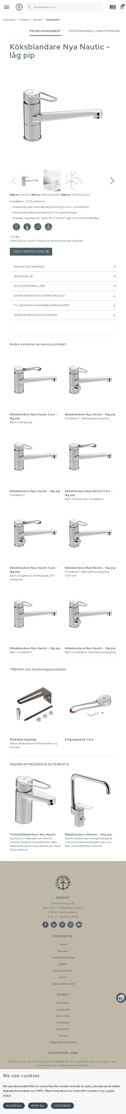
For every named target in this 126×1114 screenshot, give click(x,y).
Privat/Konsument (45, 31)
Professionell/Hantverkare (94, 31)
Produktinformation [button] (29, 266)
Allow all (13, 1105)
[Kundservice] (121, 998)
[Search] (29, 7)
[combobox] (68, 7)
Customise (62, 1105)
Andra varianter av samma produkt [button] (39, 295)
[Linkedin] (54, 925)
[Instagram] (70, 925)
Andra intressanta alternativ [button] (35, 315)
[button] (112, 180)
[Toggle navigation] (6, 7)
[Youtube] (79, 925)
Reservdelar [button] (23, 276)
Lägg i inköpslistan (29, 251)
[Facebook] (45, 925)
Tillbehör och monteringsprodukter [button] (41, 305)
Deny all (37, 1105)
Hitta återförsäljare (29, 286)
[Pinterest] (62, 925)
